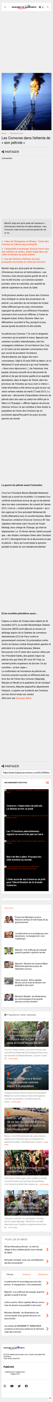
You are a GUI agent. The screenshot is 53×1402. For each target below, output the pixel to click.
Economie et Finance (16, 133)
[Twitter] (19, 1386)
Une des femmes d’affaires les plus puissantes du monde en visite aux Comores (24, 260)
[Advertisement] (26, 42)
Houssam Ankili (23, 698)
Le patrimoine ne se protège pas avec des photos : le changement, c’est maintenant (31, 936)
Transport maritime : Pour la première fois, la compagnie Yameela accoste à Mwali (24, 1208)
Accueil (4, 133)
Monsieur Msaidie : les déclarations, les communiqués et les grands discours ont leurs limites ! (30, 999)
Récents (9, 908)
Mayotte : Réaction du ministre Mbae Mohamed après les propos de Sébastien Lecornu (31, 966)
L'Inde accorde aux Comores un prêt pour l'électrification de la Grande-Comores (26, 882)
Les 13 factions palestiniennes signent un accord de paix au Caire (25, 833)
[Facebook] (26, 1386)
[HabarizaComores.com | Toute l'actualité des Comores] (24, 8)
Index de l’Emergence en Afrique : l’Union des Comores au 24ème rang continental (25, 243)
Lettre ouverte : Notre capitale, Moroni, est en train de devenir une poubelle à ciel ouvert (30, 982)
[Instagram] (5, 1386)
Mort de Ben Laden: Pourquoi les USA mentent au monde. (24, 858)
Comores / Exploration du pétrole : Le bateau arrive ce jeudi (25, 807)
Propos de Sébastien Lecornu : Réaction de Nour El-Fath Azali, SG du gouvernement (31, 919)
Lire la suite (13, 1059)
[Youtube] (12, 1386)
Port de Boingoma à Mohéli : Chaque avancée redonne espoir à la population (25, 1082)
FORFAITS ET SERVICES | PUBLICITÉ (15, 1373)
